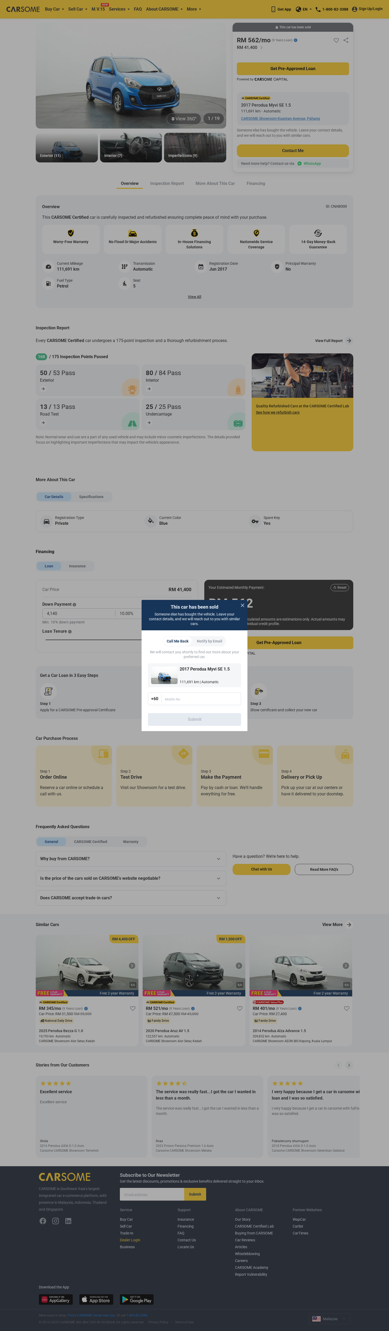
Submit (194, 719)
